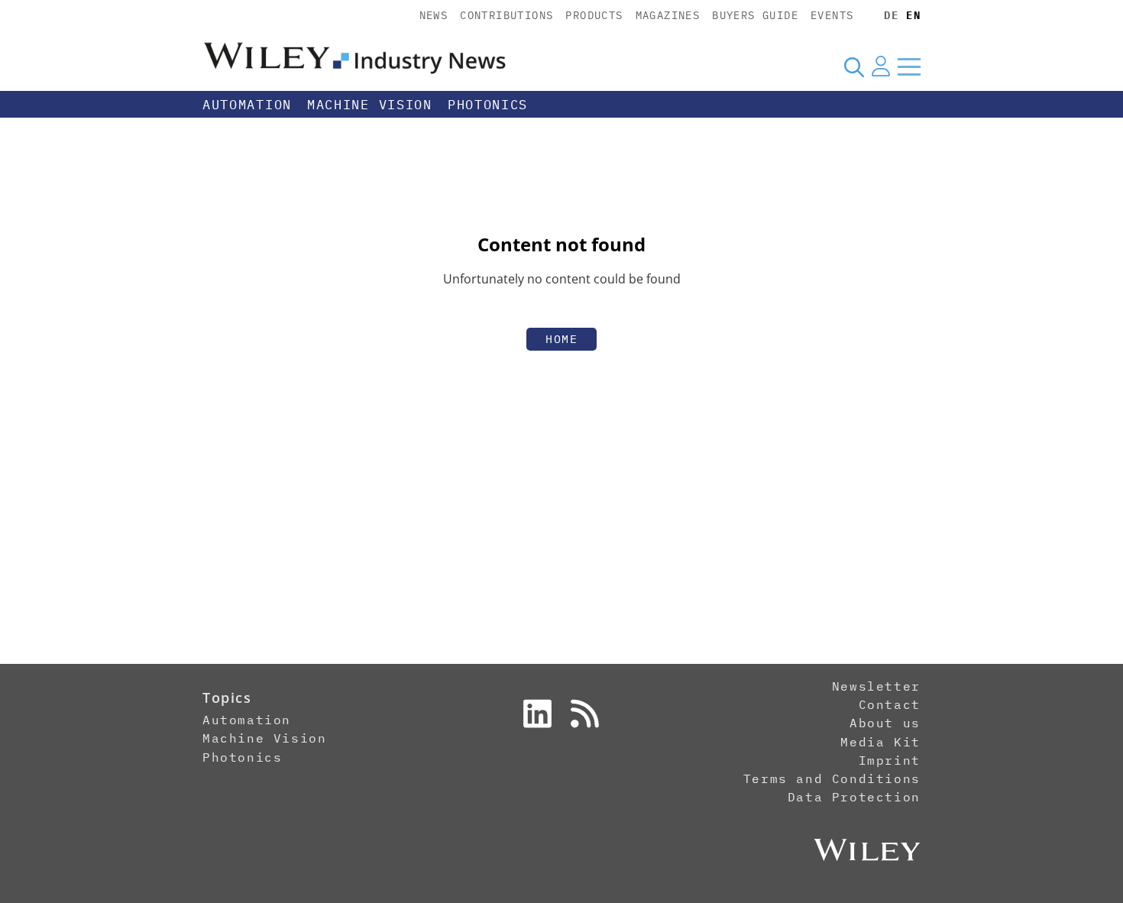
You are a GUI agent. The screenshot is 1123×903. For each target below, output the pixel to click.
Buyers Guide (755, 15)
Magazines (668, 15)
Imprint (890, 760)
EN (913, 15)
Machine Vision (369, 104)
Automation (247, 104)
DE (891, 15)
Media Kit (880, 741)
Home (561, 339)
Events (832, 15)
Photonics (488, 104)
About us (885, 722)
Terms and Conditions (832, 778)
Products (594, 15)
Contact (890, 704)
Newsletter (876, 686)
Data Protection (854, 796)
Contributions (506, 15)
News (433, 15)
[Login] (881, 66)
